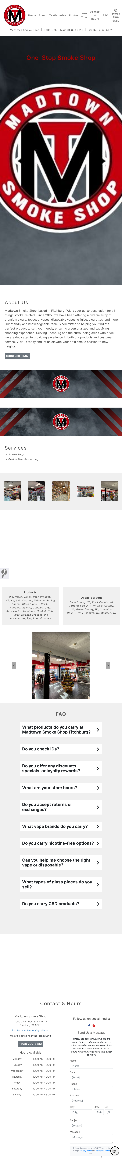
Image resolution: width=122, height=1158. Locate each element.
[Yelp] (93, 1025)
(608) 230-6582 (116, 17)
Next (108, 665)
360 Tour (84, 15)
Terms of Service (103, 1151)
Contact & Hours (95, 15)
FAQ (105, 15)
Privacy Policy (86, 1151)
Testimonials (58, 15)
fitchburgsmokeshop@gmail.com (30, 1030)
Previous (14, 665)
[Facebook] (89, 1025)
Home (32, 15)
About (43, 15)
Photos (74, 15)
